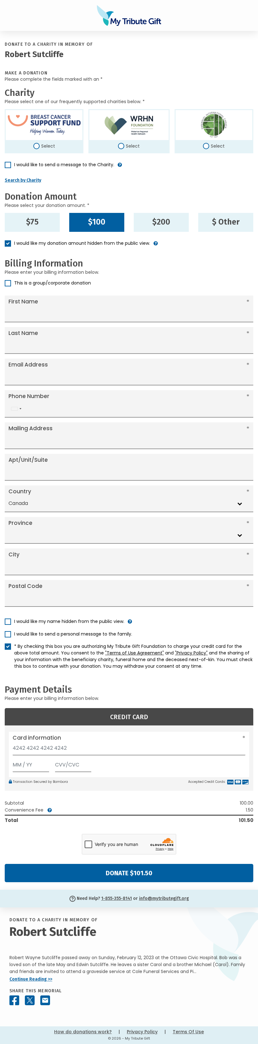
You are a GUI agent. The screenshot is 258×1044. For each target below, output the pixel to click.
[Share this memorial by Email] (45, 1000)
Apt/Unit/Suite (28, 460)
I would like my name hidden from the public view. (69, 621)
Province (20, 523)
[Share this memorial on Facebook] (14, 1000)
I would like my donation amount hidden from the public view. (82, 243)
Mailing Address (30, 428)
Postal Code (25, 586)
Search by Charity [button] (23, 180)
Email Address (28, 364)
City (14, 554)
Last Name (23, 333)
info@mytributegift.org (164, 898)
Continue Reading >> (30, 979)
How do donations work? (83, 1032)
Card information (37, 738)
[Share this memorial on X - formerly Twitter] (30, 1000)
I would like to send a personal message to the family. (73, 634)
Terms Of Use (188, 1032)
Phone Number (28, 396)
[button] (120, 167)
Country (19, 491)
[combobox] (16, 409)
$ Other (225, 222)
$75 (32, 222)
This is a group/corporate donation (52, 283)
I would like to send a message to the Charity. (64, 164)
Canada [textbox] (18, 503)
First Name (23, 301)
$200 (161, 222)
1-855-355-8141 (116, 898)
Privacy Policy (142, 1032)
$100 (96, 222)
